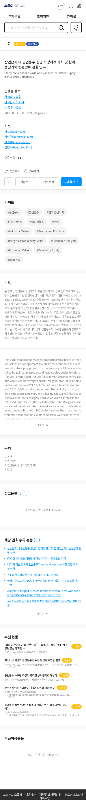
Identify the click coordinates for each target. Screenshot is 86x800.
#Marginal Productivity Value (25, 241)
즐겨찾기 (75, 32)
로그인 (60, 5)
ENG (79, 8)
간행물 (71, 16)
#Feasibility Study (48, 250)
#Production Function (50, 231)
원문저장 (48, 182)
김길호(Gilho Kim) (15, 132)
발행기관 (43, 16)
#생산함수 (33, 212)
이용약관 (30, 795)
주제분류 (14, 16)
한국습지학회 (12, 96)
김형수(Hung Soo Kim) (18, 147)
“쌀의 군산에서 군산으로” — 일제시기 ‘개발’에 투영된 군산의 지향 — (36, 646)
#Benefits (13, 259)
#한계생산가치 (55, 212)
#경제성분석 (14, 222)
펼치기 (41, 425)
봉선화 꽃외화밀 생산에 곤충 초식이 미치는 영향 (32, 574)
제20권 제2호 (13, 107)
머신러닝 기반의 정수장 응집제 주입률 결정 (32, 660)
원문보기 (25, 182)
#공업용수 (13, 212)
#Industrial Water (18, 231)
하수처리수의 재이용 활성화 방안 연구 (29, 687)
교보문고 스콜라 (12, 795)
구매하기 (69, 182)
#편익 (55, 222)
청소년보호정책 (74, 795)
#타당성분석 (37, 222)
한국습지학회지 (14, 102)
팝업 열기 (26, 493)
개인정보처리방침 (50, 794)
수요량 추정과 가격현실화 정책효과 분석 (30, 675)
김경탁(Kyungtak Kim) (17, 142)
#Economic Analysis (63, 241)
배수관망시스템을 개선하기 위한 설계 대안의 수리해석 (35, 706)
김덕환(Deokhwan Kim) (18, 137)
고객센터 (70, 8)
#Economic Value (18, 250)
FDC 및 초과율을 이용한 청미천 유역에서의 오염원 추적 (36, 558)
